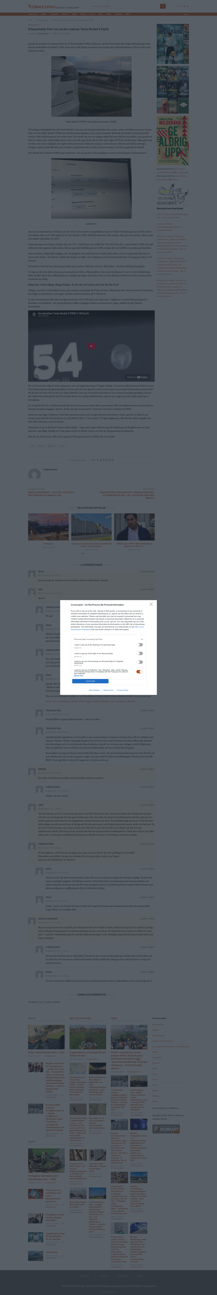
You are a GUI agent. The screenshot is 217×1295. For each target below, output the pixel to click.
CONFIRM (90, 681)
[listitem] (108, 639)
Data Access (108, 690)
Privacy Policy (122, 690)
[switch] (139, 644)
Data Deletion (94, 690)
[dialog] (108, 647)
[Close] (152, 605)
